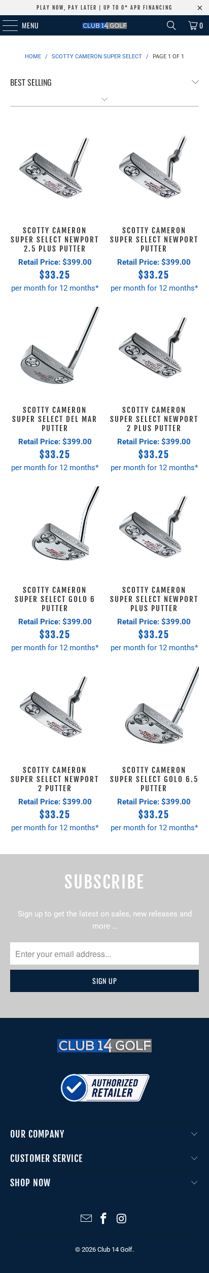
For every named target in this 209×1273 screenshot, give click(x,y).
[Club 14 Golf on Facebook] (104, 1219)
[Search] (171, 25)
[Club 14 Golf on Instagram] (121, 1219)
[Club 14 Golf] (104, 25)
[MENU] (5, 25)
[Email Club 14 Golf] (86, 1219)
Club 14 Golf (114, 1249)
